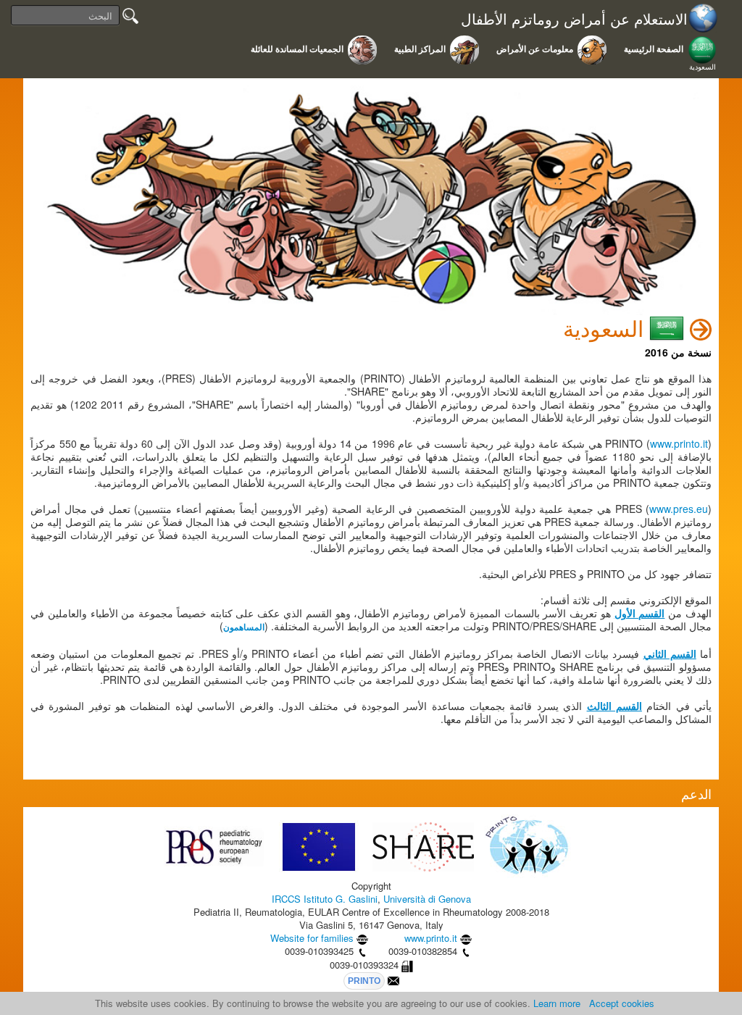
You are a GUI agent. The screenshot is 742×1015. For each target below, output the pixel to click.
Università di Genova (427, 899)
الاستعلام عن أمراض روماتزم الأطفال (574, 19)
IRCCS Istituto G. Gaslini (325, 899)
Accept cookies (621, 1003)
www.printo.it (679, 443)
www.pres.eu (678, 508)
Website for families (312, 938)
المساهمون (243, 627)
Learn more (556, 1003)
